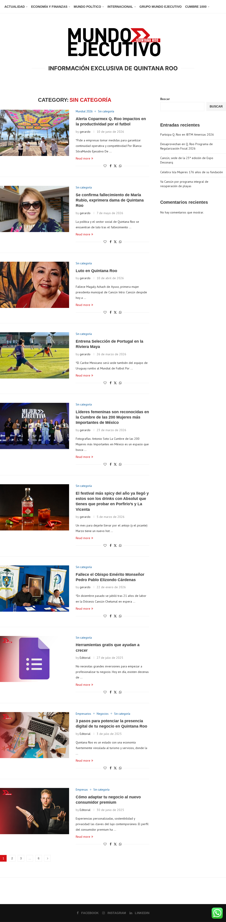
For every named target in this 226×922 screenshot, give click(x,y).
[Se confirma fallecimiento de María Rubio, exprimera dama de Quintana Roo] (34, 209)
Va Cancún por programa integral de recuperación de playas (184, 184)
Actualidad (14, 6)
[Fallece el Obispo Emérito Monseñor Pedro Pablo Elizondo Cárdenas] (34, 588)
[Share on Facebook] (110, 166)
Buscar (165, 99)
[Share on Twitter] (115, 166)
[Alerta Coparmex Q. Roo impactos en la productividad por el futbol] (34, 133)
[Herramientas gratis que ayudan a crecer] (34, 659)
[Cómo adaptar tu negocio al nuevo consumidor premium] (34, 811)
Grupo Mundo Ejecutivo (160, 6)
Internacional (120, 6)
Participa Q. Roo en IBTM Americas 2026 (187, 134)
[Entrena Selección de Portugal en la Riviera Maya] (34, 355)
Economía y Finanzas (49, 6)
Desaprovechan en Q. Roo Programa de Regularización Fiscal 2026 (186, 146)
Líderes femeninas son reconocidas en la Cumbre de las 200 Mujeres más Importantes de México (112, 417)
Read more (83, 158)
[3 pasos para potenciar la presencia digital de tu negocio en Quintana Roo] (34, 735)
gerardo (85, 132)
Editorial (85, 658)
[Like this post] (105, 166)
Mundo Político (87, 6)
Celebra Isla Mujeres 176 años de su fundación (191, 172)
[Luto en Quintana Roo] (34, 285)
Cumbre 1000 (196, 6)
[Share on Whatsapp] (120, 166)
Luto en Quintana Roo (96, 271)
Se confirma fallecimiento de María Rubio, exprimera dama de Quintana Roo (110, 200)
